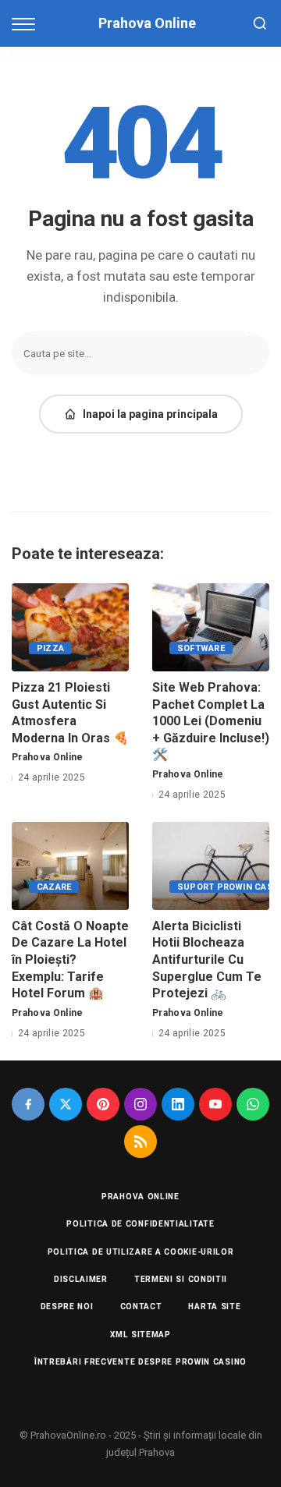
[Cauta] (260, 23)
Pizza (50, 648)
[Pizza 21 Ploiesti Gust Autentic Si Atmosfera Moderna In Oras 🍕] (70, 627)
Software (201, 648)
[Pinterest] (103, 1104)
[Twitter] (65, 1104)
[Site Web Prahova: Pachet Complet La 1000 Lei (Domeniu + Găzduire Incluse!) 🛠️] (210, 627)
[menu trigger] (27, 23)
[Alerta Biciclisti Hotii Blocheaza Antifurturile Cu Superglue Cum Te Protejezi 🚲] (210, 866)
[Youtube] (215, 1104)
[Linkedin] (178, 1104)
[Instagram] (140, 1104)
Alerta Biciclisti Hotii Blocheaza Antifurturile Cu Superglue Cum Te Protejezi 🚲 (206, 959)
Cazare (54, 887)
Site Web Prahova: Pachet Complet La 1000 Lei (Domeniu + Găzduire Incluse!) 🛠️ (210, 721)
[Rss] (140, 1141)
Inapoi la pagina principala (150, 414)
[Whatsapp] (253, 1104)
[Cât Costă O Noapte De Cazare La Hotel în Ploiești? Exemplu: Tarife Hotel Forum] (70, 866)
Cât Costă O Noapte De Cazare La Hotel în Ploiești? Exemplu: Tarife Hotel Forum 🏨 (70, 959)
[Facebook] (28, 1104)
